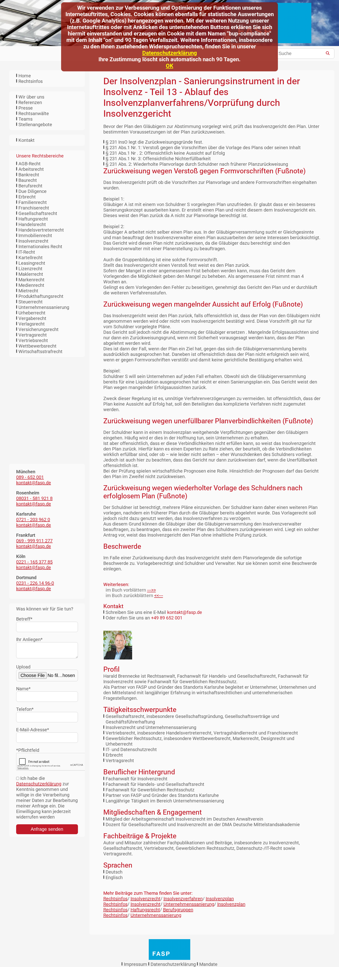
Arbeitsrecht (31, 169)
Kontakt (26, 140)
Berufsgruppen (178, 909)
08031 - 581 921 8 (34, 498)
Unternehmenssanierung (43, 307)
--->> (151, 590)
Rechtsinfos (30, 81)
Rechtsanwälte (33, 113)
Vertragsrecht (32, 335)
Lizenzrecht (30, 268)
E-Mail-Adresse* (32, 729)
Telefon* (25, 709)
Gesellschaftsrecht (37, 213)
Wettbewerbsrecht (37, 346)
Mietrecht (28, 290)
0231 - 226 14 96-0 (35, 583)
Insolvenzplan (220, 898)
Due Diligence (32, 191)
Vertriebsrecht (33, 340)
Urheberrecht (31, 313)
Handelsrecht (32, 224)
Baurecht (27, 180)
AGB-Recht (29, 163)
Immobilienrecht (35, 235)
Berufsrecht (30, 186)
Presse (25, 108)
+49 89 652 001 (166, 618)
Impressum (135, 964)
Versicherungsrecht (38, 329)
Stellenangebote (35, 124)
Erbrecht (27, 197)
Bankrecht (28, 174)
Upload (23, 667)
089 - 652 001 (30, 477)
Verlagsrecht (31, 324)
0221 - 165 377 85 (34, 562)
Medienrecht (31, 285)
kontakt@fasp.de (184, 612)
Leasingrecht (31, 263)
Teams (25, 119)
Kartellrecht (30, 257)
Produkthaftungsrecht (40, 296)
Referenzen (30, 102)
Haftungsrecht (33, 219)
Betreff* (24, 619)
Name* (23, 688)
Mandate (208, 964)
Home (24, 75)
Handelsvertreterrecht (41, 230)
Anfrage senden (47, 829)
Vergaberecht (32, 318)
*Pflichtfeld (27, 750)
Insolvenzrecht (33, 241)
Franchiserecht (33, 208)
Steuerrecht (30, 302)
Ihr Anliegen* (29, 639)
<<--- (158, 595)
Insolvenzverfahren (183, 898)
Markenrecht (31, 279)
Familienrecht (32, 202)
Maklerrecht (30, 274)
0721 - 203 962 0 (33, 519)
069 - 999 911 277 (34, 540)
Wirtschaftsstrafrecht (40, 351)
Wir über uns (31, 97)
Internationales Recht (40, 246)
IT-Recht (26, 252)
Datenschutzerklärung (169, 53)
